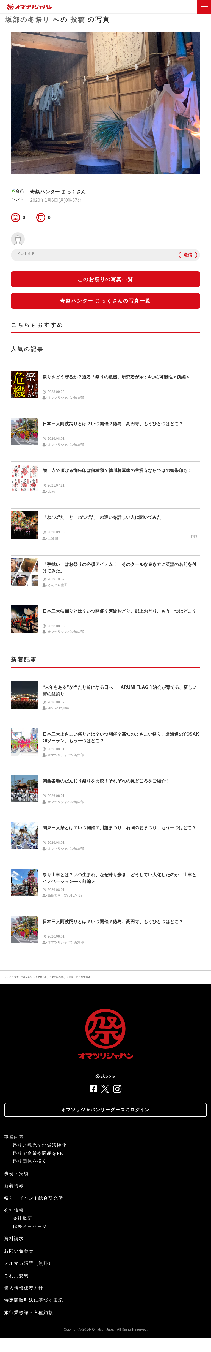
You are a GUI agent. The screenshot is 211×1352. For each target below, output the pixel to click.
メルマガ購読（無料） (28, 1263)
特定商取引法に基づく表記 (33, 1300)
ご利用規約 (16, 1275)
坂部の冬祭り (27, 19)
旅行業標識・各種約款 (28, 1312)
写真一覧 (73, 977)
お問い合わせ (19, 1251)
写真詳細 (85, 977)
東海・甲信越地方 (23, 977)
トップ (7, 977)
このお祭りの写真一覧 (105, 279)
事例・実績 (16, 1173)
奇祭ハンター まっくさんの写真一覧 (105, 301)
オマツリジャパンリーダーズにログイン (105, 1109)
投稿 (78, 19)
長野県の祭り (42, 977)
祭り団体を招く (30, 1161)
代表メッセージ (30, 1226)
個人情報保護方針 (23, 1288)
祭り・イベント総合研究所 (33, 1198)
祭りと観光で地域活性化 (40, 1145)
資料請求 (14, 1238)
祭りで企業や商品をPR (38, 1153)
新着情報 (14, 1185)
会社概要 (22, 1218)
